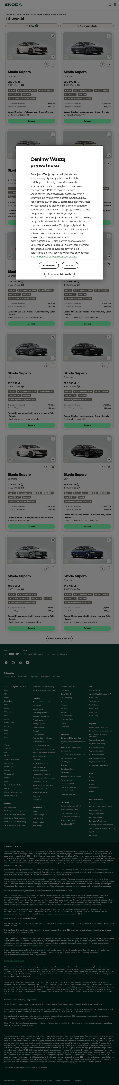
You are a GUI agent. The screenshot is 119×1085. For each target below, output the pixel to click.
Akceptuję (70, 265)
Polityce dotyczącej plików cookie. (58, 256)
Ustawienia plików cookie (59, 274)
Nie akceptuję (49, 265)
